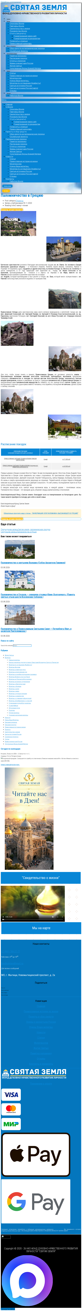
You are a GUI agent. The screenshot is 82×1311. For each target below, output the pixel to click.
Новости (8, 71)
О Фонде (8, 21)
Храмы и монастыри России (21, 63)
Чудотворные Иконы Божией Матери (25, 68)
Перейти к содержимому (11, 2)
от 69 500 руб (66, 466)
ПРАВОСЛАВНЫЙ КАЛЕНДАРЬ (10, 765)
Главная (8, 19)
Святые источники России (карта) (24, 88)
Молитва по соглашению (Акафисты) (25, 83)
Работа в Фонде (16, 95)
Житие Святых (16, 66)
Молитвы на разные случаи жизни (19, 682)
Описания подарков (11, 722)
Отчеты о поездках (18, 61)
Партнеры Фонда (17, 26)
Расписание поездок (18, 58)
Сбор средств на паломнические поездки (27, 48)
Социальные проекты (19, 51)
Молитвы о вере (14, 689)
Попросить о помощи (19, 41)
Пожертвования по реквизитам (27, 38)
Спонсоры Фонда (17, 23)
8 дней (45, 459)
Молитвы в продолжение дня (18, 672)
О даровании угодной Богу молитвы (20, 703)
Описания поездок (10, 725)
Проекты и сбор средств (41, 1016)
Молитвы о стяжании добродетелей (20, 698)
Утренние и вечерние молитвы (18, 715)
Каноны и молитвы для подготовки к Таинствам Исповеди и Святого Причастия (34, 662)
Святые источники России (21, 86)
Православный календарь (21, 43)
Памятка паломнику (18, 56)
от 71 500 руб (66, 459)
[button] (41, 100)
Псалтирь (12, 710)
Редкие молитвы (14, 713)
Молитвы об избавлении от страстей (20, 701)
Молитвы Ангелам (14, 667)
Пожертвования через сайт (25, 36)
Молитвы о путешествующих (18, 693)
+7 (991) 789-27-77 (10, 951)
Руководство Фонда (18, 31)
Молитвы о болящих (15, 686)
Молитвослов (16, 78)
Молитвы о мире (14, 691)
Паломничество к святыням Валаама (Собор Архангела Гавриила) (33, 562)
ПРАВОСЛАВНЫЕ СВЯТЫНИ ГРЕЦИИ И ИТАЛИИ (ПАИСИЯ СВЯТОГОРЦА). (20, 459)
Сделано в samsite (78, 1233)
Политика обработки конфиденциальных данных (41, 1226)
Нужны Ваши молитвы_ (19, 81)
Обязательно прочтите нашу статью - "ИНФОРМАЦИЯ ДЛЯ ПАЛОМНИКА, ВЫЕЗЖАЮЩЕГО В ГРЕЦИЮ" (41, 513)
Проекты (19, 200)
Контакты (9, 93)
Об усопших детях (14, 708)
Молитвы (8, 658)
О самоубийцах (13, 705)
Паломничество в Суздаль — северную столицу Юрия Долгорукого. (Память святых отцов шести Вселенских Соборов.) (38, 595)
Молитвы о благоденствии (17, 684)
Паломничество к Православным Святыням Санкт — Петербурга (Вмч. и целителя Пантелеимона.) (36, 629)
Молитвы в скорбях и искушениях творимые (23, 674)
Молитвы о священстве (16, 696)
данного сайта (58, 1229)
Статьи (13, 73)
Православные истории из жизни (24, 76)
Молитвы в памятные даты (17, 670)
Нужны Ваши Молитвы (12, 720)
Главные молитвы (14, 660)
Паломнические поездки (12, 53)
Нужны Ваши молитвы (41, 1027)
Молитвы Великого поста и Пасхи (19, 677)
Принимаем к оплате (41, 1083)
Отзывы (13, 91)
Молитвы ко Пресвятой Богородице (20, 679)
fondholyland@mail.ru (12, 963)
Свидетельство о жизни (20, 28)
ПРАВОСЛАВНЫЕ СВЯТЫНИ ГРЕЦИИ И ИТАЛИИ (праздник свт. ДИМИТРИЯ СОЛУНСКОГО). (20, 466)
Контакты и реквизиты (41, 1063)
